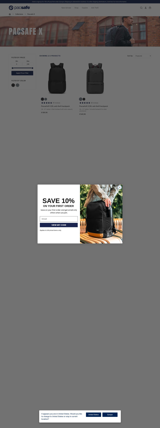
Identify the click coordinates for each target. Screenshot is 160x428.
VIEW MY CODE (58, 225)
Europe (110, 415)
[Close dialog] (120, 187)
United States (93, 415)
